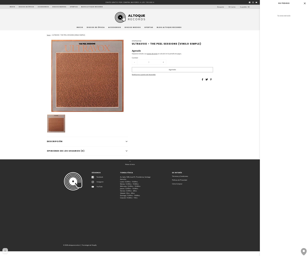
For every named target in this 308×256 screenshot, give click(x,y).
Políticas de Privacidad (179, 180)
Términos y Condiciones (180, 176)
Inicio (12, 7)
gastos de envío (152, 54)
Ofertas (74, 7)
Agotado (172, 70)
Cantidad (135, 58)
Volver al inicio (130, 164)
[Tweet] (206, 79)
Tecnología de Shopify (89, 245)
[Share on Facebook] (202, 79)
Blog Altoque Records (92, 7)
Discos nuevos (59, 7)
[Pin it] (210, 79)
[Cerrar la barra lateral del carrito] (304, 3)
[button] (56, 123)
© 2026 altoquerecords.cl (71, 245)
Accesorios (43, 7)
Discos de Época (26, 7)
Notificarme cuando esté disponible (144, 75)
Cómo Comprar (177, 184)
